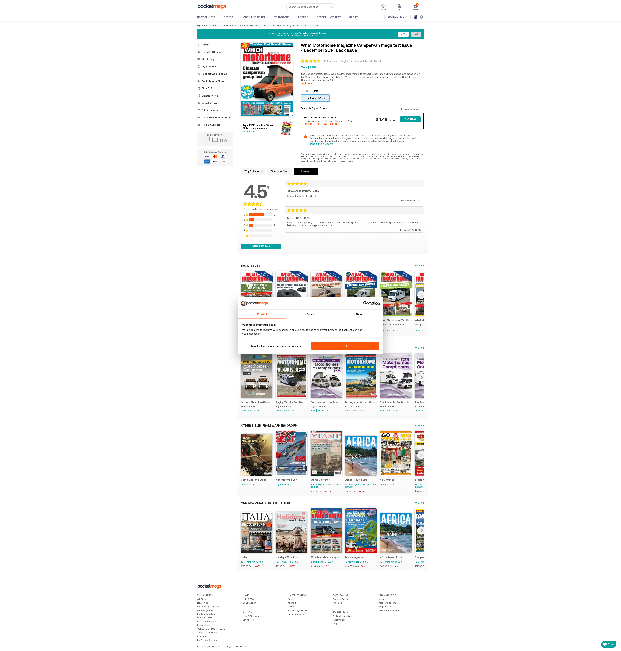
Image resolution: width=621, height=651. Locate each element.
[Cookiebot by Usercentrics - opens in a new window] (365, 303)
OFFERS (228, 17)
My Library (208, 59)
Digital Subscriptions (207, 25)
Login (336, 623)
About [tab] (359, 314)
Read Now (248, 131)
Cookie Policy (204, 636)
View (417, 330)
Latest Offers (210, 102)
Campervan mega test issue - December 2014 (297, 25)
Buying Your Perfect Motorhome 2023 (360, 402)
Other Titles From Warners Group (269, 425)
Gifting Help (248, 619)
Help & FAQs (249, 599)
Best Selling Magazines (209, 606)
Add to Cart (393, 330)
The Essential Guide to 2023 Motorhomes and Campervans (395, 402)
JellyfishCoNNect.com (389, 610)
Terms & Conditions (207, 632)
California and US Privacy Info (212, 629)
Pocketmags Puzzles (214, 73)
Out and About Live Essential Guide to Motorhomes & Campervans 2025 (325, 402)
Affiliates (337, 603)
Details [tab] (311, 314)
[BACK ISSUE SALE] (396, 315)
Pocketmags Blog (206, 614)
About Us (383, 599)
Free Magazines (205, 610)
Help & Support (211, 124)
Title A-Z (207, 88)
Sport (353, 17)
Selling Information (342, 616)
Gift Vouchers (210, 110)
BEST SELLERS (206, 17)
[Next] (421, 295)
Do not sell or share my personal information (275, 346)
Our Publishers (204, 617)
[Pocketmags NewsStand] (213, 6)
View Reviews (261, 246)
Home (205, 44)
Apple (291, 599)
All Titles (201, 599)
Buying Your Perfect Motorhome (291, 402)
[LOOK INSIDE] (267, 115)
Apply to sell (339, 619)
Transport (282, 17)
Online (291, 606)
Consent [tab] (262, 314)
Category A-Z (210, 95)
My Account (209, 66)
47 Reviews (330, 61)
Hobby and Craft (253, 17)
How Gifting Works (252, 616)
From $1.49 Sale (211, 52)
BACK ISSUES (250, 265)
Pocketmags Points (297, 610)
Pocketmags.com (387, 603)
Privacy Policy (204, 625)
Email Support (249, 603)
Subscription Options (322, 143)
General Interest (328, 17)
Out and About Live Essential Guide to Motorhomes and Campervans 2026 (256, 402)
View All (419, 265)
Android (292, 603)
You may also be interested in (265, 502)
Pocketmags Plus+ (213, 81)
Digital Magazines (297, 614)
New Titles (202, 603)
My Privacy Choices (207, 640)
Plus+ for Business (206, 621)
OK (345, 346)
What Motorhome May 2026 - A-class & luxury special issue (395, 320)
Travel (240, 25)
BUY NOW (410, 119)
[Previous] (243, 295)
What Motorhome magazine (259, 25)
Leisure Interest (227, 25)
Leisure (303, 17)
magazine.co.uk (386, 606)
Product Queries (341, 599)
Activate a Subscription (216, 117)
